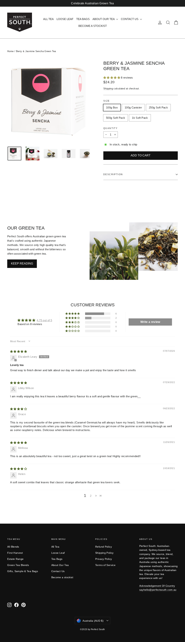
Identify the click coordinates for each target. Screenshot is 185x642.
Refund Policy (103, 546)
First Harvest (15, 552)
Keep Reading (22, 263)
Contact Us (130, 19)
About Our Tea (103, 19)
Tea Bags (83, 19)
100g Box (112, 107)
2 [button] (90, 495)
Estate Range (15, 558)
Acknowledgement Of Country (157, 585)
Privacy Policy (103, 558)
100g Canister (133, 107)
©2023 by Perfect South (92, 629)
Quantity (110, 128)
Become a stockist (92, 25)
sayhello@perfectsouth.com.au (158, 589)
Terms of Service (105, 565)
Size (106, 101)
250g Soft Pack (158, 107)
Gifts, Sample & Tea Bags (22, 571)
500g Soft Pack (115, 117)
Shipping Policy (104, 552)
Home (10, 51)
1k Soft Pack (140, 117)
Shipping (108, 88)
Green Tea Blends (18, 565)
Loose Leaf (65, 19)
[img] (18, 351)
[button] (112, 77)
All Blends (13, 546)
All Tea (48, 19)
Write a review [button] (150, 321)
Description (113, 174)
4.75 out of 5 (44, 320)
